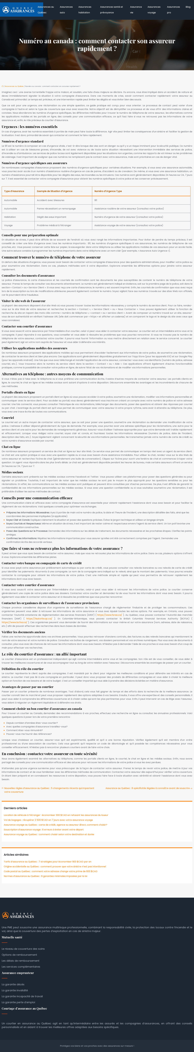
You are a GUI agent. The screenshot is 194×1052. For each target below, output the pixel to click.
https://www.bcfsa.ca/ (15, 622)
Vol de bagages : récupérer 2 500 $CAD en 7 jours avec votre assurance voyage (48, 820)
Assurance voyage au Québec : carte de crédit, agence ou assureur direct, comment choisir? (55, 824)
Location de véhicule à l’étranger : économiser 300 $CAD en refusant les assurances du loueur (56, 815)
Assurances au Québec (46, 9)
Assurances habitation (84, 9)
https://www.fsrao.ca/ (110, 615)
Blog (188, 7)
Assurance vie (136, 9)
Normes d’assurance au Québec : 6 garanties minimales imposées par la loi (45, 876)
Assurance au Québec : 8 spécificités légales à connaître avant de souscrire (148, 788)
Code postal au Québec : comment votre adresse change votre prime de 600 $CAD (50, 871)
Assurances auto (66, 9)
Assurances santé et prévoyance (111, 9)
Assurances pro (173, 9)
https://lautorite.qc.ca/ (40, 618)
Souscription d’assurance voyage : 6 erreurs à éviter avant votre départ (44, 829)
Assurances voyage (154, 9)
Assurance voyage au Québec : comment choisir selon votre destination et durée (49, 834)
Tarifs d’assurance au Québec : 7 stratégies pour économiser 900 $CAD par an (47, 861)
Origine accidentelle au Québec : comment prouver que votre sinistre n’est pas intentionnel (55, 866)
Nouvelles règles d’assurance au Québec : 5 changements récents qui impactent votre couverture (49, 790)
